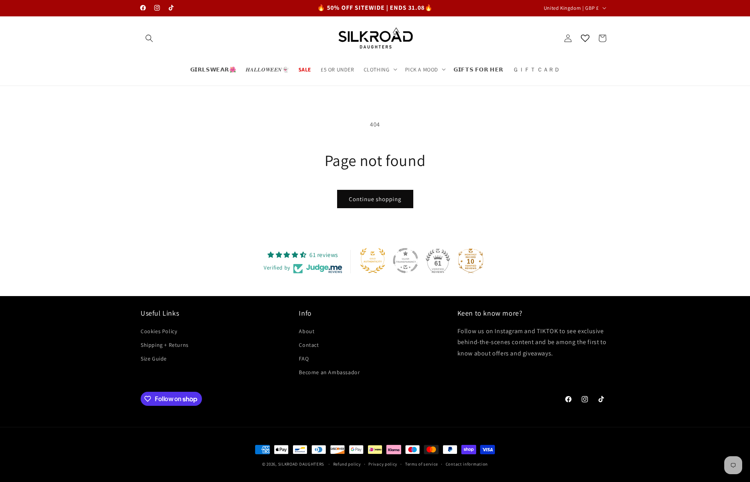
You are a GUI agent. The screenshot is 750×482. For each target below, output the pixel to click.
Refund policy (347, 464)
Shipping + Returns (165, 344)
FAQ (304, 358)
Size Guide (154, 358)
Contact (309, 344)
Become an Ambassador (329, 372)
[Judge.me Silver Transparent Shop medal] (405, 260)
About (306, 330)
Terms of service (421, 464)
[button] (149, 38)
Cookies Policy (159, 330)
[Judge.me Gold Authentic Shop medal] (372, 260)
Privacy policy (382, 464)
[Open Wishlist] (585, 38)
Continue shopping (375, 199)
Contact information (467, 464)
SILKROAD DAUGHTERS (301, 464)
